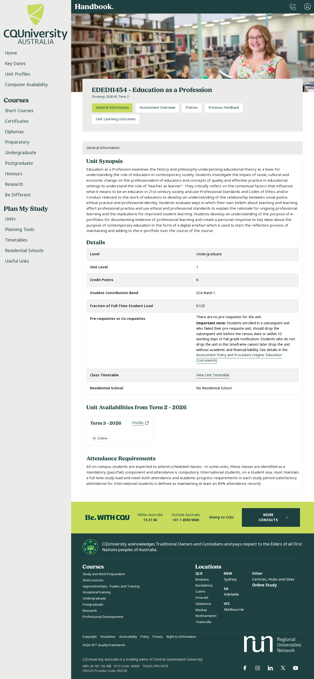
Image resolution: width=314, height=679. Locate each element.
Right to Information (181, 637)
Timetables (16, 240)
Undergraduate (20, 152)
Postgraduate (19, 163)
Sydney (230, 579)
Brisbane (202, 579)
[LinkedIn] (270, 668)
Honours (13, 174)
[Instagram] (257, 668)
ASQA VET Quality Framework (103, 645)
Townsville (203, 622)
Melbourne (234, 609)
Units (10, 219)
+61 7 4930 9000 (185, 520)
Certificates (16, 121)
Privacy (158, 637)
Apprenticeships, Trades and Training (111, 586)
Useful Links (17, 261)
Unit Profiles (17, 74)
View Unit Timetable (212, 375)
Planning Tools (19, 229)
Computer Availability (26, 84)
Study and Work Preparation (104, 574)
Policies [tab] (192, 107)
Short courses (93, 580)
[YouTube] (295, 668)
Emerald (202, 597)
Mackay (201, 610)
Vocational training (97, 592)
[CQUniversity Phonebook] (293, 7)
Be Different (18, 195)
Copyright (89, 637)
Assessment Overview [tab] (157, 107)
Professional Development (103, 616)
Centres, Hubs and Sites (273, 579)
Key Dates (15, 63)
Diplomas (14, 132)
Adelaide (231, 594)
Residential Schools (24, 250)
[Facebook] (244, 668)
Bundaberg (204, 585)
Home (11, 53)
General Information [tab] (112, 107)
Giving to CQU (221, 517)
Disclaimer (108, 637)
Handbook (94, 6)
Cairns (200, 591)
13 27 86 (150, 520)
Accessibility (128, 637)
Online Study (264, 585)
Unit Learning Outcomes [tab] (116, 119)
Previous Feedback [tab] (224, 107)
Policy (145, 637)
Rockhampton (206, 615)
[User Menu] (307, 7)
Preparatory (17, 142)
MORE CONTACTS (268, 517)
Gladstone (203, 603)
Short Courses (19, 111)
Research (14, 184)
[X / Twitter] (282, 668)
